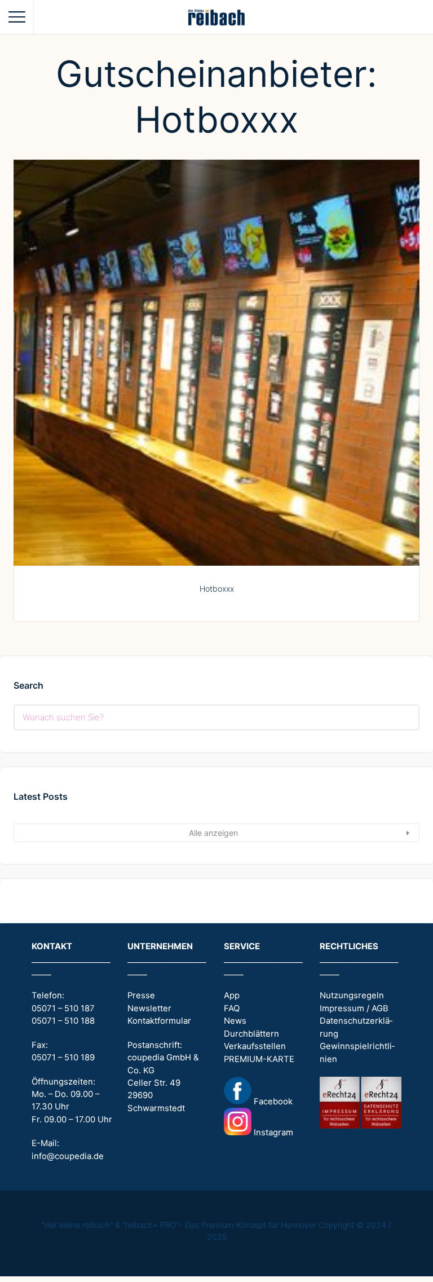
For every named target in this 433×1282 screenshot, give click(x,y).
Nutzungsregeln (352, 995)
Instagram (272, 1132)
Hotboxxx (217, 588)
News (235, 1021)
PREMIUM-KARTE (259, 1059)
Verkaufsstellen (255, 1046)
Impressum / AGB (354, 1008)
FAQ (232, 1008)
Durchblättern (251, 1034)
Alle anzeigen (213, 833)
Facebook (272, 1101)
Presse (141, 995)
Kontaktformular (159, 1021)
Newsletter (149, 1008)
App (232, 995)
